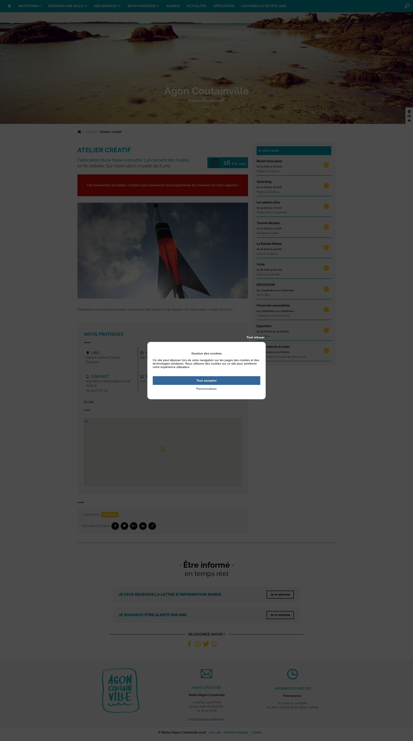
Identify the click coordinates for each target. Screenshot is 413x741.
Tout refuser (255, 337)
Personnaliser (206, 389)
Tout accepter (206, 380)
